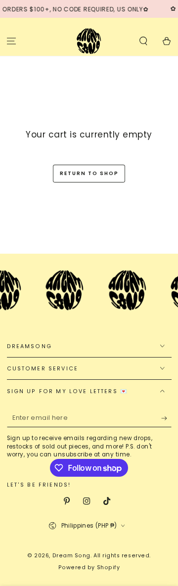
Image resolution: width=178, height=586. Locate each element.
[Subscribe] (166, 418)
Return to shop (89, 173)
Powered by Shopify (89, 567)
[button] (143, 40)
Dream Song (71, 555)
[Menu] (11, 40)
